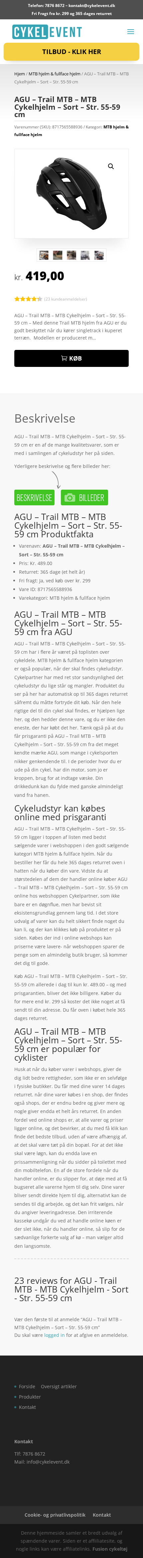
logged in (54, 1335)
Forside (27, 1386)
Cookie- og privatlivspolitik (55, 1515)
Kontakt (27, 1407)
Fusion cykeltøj (109, 1549)
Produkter (30, 1397)
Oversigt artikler (59, 1386)
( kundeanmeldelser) (65, 299)
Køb (75, 358)
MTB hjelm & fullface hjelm (54, 74)
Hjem (19, 74)
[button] (111, 166)
